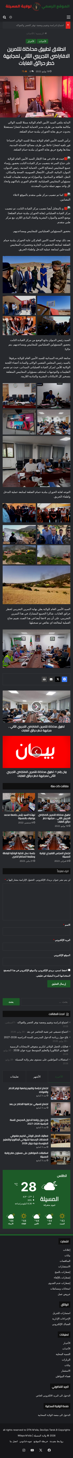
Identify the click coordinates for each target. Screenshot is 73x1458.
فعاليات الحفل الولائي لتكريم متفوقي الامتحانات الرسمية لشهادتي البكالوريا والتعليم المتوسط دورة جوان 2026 (25, 1139)
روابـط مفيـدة (56, 1441)
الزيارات (66, 1359)
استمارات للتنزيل (61, 1313)
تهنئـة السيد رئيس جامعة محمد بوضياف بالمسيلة (19, 816)
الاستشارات (64, 1266)
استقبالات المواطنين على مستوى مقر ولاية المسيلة (41, 1059)
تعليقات (14, 1076)
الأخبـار (31, 41)
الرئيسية (40, 33)
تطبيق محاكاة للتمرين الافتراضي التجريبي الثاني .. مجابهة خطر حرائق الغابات (54, 818)
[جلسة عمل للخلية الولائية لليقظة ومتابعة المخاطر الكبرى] (19, 840)
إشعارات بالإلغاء (62, 1277)
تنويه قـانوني (25, 1441)
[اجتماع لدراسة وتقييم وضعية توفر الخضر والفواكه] (60, 1093)
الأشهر (37, 1076)
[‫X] (57, 679)
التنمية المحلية (63, 1354)
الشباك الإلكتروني (61, 1324)
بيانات (67, 1255)
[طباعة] (44, 679)
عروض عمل (64, 1294)
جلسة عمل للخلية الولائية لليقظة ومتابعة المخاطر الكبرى (19, 855)
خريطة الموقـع (41, 1441)
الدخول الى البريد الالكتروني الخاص (53, 1395)
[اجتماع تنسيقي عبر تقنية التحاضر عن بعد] (60, 1109)
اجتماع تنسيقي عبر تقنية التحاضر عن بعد (44, 25)
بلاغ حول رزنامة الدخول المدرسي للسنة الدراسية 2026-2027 (36, 1037)
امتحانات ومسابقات (60, 1288)
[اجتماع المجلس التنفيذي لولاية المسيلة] (54, 840)
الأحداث (30, 33)
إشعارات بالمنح (62, 1272)
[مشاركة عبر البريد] (51, 679)
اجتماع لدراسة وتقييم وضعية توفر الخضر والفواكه (42, 1022)
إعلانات (66, 1249)
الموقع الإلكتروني (62, 955)
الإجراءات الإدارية (61, 1318)
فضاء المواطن (63, 1376)
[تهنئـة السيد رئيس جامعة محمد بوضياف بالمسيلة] (19, 802)
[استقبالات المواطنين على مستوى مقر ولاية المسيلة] (60, 1158)
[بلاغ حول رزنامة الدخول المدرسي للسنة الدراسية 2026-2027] (60, 1124)
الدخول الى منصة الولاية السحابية (54, 1415)
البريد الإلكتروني (61, 939)
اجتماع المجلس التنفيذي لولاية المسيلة (55, 855)
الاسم (66, 924)
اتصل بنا (14, 1441)
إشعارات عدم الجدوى (59, 1283)
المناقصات (65, 1260)
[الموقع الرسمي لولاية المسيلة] (36, 6)
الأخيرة (59, 1076)
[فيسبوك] (64, 679)
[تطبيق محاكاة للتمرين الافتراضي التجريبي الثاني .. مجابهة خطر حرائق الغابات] (54, 802)
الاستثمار (65, 1370)
